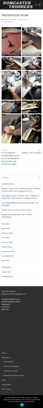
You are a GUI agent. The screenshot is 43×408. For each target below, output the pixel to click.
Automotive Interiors (11, 366)
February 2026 (7, 233)
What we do (6, 357)
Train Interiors (9, 362)
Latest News (6, 385)
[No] (40, 402)
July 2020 (5, 261)
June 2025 (6, 238)
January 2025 (7, 247)
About (4, 380)
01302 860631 (10, 291)
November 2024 (8, 256)
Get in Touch (6, 389)
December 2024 (8, 251)
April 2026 (6, 229)
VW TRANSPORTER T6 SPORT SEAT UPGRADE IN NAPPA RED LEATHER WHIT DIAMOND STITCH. (20, 197)
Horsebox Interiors (11, 371)
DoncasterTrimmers (10, 19)
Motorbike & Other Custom (14, 375)
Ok (22, 405)
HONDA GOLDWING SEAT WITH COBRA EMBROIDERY (17, 216)
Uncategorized (8, 22)
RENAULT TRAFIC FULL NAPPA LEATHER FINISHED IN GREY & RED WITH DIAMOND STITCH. (21, 190)
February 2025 (7, 242)
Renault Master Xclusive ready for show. (17, 210)
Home (4, 353)
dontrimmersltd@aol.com (16, 294)
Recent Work (6, 272)
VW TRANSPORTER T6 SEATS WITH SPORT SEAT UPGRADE (20, 204)
